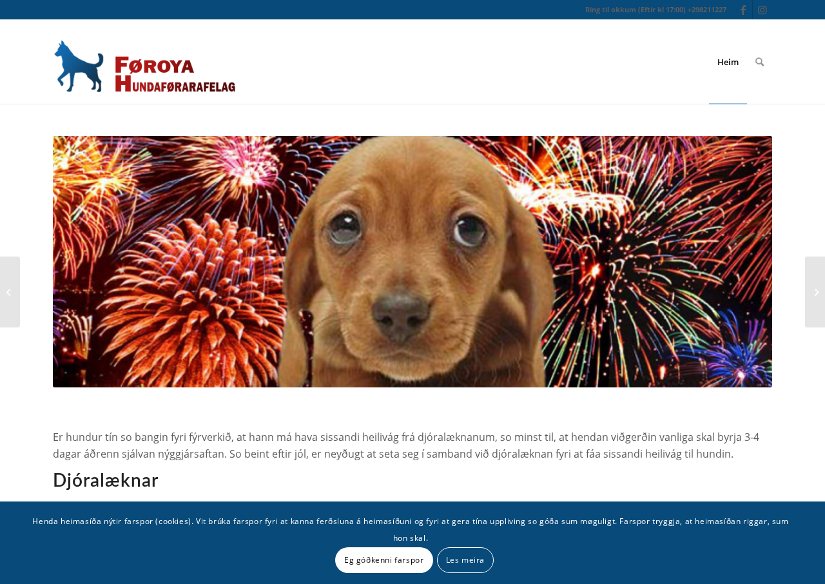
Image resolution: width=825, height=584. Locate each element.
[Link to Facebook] (742, 9)
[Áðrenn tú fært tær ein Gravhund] (815, 292)
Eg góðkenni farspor (383, 559)
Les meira (465, 559)
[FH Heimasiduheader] (144, 62)
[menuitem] (728, 62)
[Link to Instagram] (762, 9)
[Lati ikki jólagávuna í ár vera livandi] (10, 292)
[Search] (759, 62)
